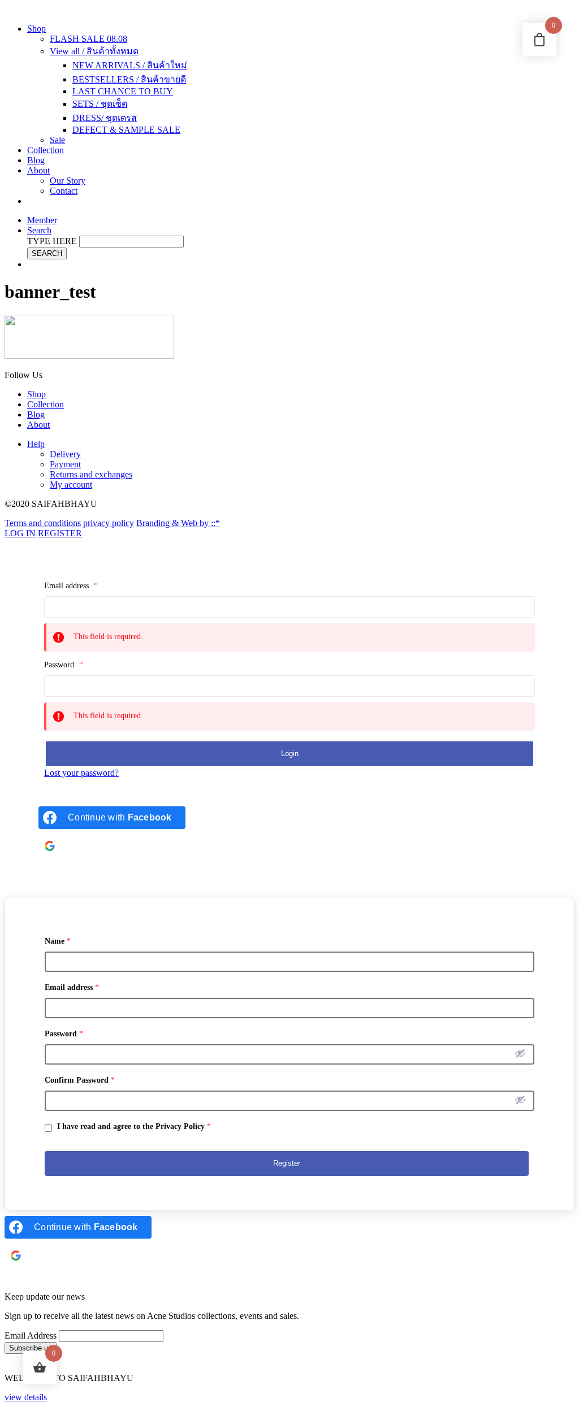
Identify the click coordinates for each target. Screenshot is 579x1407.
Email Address (31, 1335)
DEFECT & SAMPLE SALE (126, 129)
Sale (57, 140)
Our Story (67, 180)
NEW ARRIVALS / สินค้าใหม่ (129, 65)
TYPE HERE (52, 241)
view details (26, 1397)
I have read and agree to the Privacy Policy (133, 1126)
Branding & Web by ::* (178, 523)
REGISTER (60, 533)
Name (58, 941)
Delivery (65, 454)
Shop (36, 28)
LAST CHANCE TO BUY (122, 91)
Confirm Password (80, 1080)
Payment (65, 464)
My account (71, 484)
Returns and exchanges (91, 474)
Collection (45, 150)
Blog (36, 160)
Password (63, 665)
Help (36, 444)
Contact (63, 191)
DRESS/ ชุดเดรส (104, 118)
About (38, 170)
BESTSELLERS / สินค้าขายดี (129, 79)
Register (286, 1163)
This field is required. (108, 636)
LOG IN (20, 533)
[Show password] (520, 1053)
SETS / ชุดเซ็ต (99, 103)
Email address (71, 585)
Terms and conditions (43, 523)
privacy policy (108, 523)
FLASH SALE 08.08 (88, 39)
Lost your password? (81, 773)
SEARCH (47, 253)
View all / (94, 51)
